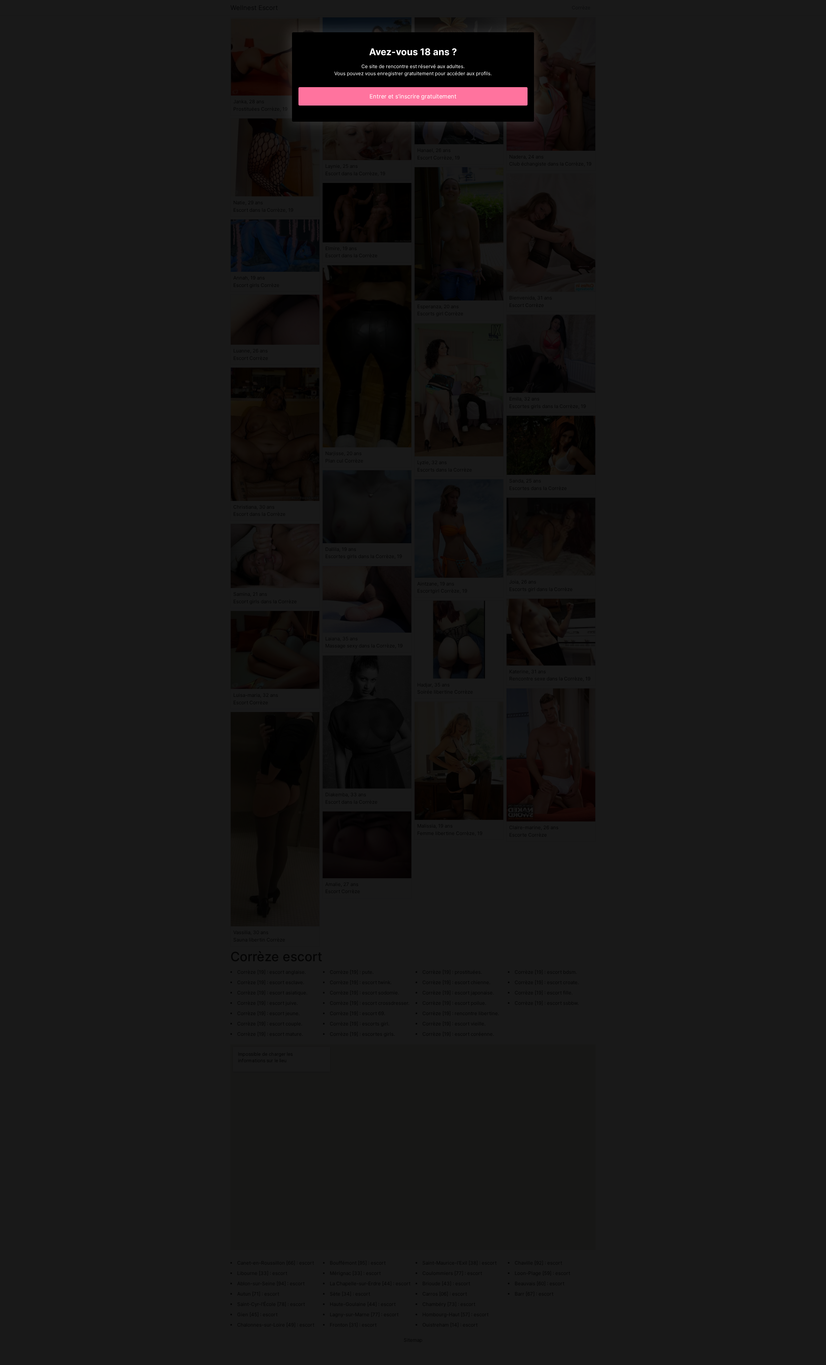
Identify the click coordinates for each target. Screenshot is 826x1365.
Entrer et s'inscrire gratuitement (413, 96)
